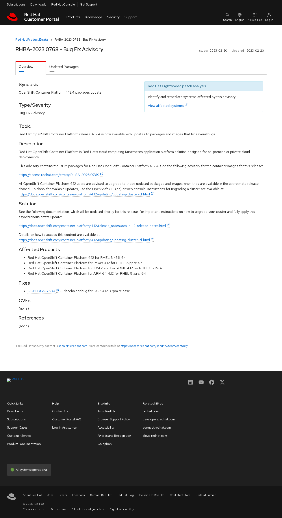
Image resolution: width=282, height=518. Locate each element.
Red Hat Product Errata (31, 40)
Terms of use (59, 509)
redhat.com (151, 411)
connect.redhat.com (157, 427)
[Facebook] (211, 383)
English (239, 20)
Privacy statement (34, 509)
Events (63, 495)
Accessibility (106, 427)
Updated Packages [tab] (64, 66)
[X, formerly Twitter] (222, 383)
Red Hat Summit (206, 495)
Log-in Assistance (64, 427)
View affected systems (166, 105)
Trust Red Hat (107, 411)
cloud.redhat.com (155, 436)
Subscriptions (16, 4)
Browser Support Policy (114, 419)
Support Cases (17, 427)
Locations (78, 495)
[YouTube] (201, 383)
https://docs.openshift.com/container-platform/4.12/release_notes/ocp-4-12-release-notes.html (92, 225)
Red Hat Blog (125, 495)
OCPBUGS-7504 (42, 291)
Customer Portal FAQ (67, 419)
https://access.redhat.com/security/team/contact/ (154, 346)
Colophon (105, 444)
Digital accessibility (121, 509)
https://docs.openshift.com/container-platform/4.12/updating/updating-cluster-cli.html (84, 194)
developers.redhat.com (159, 419)
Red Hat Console (63, 4)
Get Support (88, 4)
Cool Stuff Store (180, 495)
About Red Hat (32, 495)
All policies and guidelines (88, 509)
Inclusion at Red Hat (151, 495)
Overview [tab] (26, 66)
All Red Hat (255, 20)
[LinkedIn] (190, 383)
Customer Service (19, 436)
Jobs (50, 495)
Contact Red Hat (100, 495)
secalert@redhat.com (72, 346)
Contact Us (60, 411)
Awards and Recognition (114, 436)
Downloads (38, 4)
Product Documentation (24, 444)
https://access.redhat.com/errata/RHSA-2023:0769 (59, 174)
